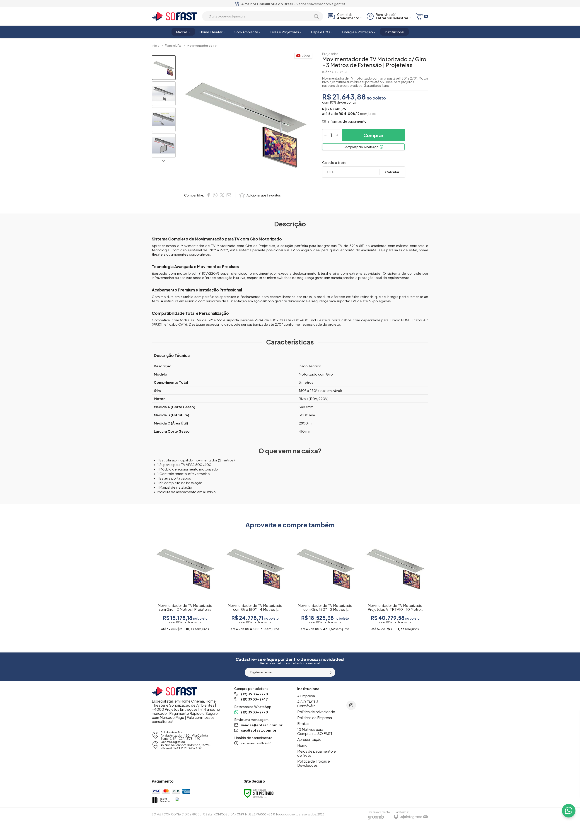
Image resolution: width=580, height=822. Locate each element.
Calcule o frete (334, 162)
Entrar (381, 18)
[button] (164, 67)
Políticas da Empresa (314, 717)
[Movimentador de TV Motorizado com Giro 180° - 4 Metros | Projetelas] (255, 583)
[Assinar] (330, 672)
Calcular (392, 172)
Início (156, 45)
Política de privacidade (316, 711)
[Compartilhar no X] (222, 195)
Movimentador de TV (202, 45)
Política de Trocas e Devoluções (313, 763)
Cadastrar (399, 18)
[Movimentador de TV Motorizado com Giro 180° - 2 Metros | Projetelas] (325, 583)
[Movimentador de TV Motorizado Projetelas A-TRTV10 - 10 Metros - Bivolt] (395, 583)
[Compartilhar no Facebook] (208, 195)
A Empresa (306, 695)
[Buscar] (316, 16)
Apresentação (309, 739)
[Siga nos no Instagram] (351, 705)
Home (302, 745)
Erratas (303, 723)
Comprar (373, 135)
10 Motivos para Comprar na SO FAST (315, 731)
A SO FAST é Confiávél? (308, 703)
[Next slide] (164, 160)
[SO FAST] (174, 16)
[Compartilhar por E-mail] (229, 195)
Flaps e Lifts (173, 45)
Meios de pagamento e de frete (316, 753)
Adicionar (193, 598)
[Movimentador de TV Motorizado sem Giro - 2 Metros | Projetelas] (185, 583)
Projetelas (330, 53)
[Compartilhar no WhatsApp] (215, 195)
